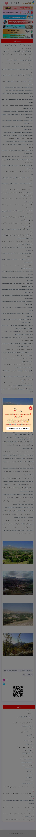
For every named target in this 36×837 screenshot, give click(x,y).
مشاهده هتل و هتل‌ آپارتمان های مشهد (18, 428)
